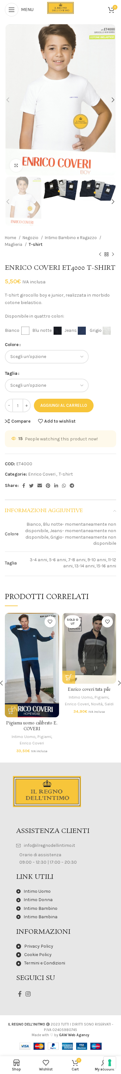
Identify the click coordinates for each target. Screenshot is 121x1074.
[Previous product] (100, 254)
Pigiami (44, 736)
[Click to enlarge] (16, 165)
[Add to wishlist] (50, 621)
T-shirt (36, 244)
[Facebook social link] (23, 485)
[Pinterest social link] (48, 485)
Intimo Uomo (23, 736)
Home (11, 237)
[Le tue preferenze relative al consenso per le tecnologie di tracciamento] (110, 1063)
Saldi (109, 703)
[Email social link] (39, 485)
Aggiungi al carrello (63, 405)
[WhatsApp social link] (64, 485)
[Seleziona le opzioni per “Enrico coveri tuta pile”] (68, 677)
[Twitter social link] (31, 485)
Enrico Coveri (41, 474)
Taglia (11, 373)
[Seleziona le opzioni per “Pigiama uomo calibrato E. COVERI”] (11, 710)
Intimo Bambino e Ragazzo (71, 237)
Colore (12, 344)
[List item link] (60, 845)
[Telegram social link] (72, 485)
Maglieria (14, 244)
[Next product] (113, 254)
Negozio (31, 237)
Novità (97, 703)
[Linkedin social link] (56, 485)
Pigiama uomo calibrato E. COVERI (31, 726)
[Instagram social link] (28, 994)
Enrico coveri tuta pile (89, 689)
